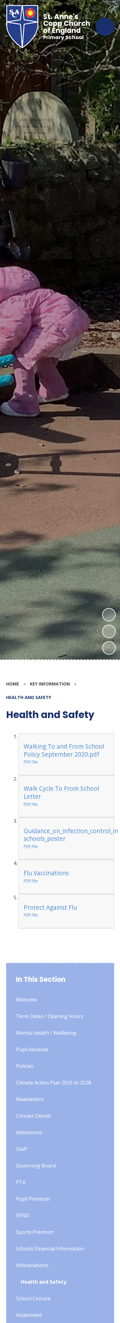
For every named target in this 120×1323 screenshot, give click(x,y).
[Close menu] (105, 27)
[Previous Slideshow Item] (109, 631)
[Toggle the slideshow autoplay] (109, 648)
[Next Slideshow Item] (109, 615)
